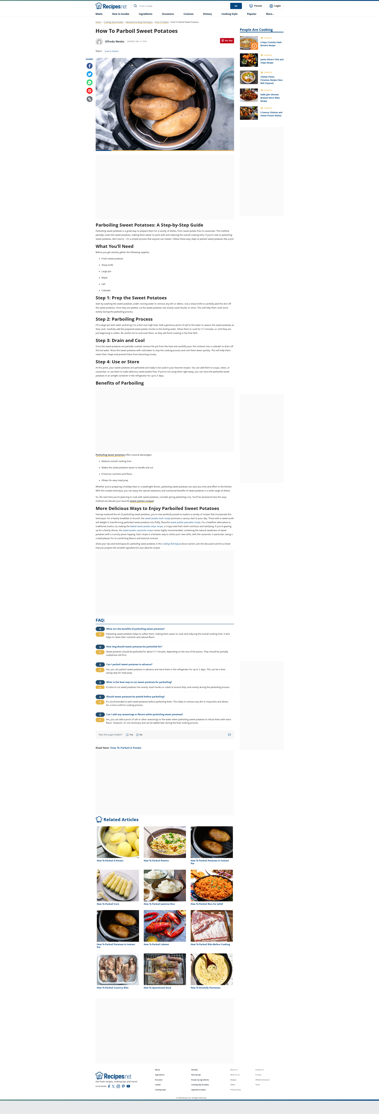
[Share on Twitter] (90, 74)
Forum (258, 5)
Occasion (158, 1080)
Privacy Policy (235, 1090)
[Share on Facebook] (90, 66)
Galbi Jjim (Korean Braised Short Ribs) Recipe (270, 97)
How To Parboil (161, 22)
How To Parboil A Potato (125, 748)
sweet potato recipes (142, 500)
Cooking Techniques (171, 543)
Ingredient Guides (198, 1090)
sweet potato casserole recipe (138, 530)
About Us (233, 1070)
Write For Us (235, 1075)
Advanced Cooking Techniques (139, 22)
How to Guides (120, 14)
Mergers (233, 1080)
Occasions (168, 14)
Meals (157, 1070)
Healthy (194, 1070)
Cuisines (188, 14)
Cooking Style (160, 1090)
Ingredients (145, 14)
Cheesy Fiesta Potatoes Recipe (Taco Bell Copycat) (271, 79)
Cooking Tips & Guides (113, 22)
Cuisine (158, 1085)
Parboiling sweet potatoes (110, 454)
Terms (257, 1085)
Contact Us (259, 1070)
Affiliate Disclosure (262, 1080)
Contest (258, 1075)
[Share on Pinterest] (227, 40)
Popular (251, 14)
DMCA (232, 1085)
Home (98, 22)
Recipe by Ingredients (200, 1080)
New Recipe (196, 1075)
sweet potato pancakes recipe (185, 522)
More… (270, 14)
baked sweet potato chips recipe (146, 526)
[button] (90, 99)
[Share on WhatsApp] (90, 83)
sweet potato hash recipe (157, 518)
